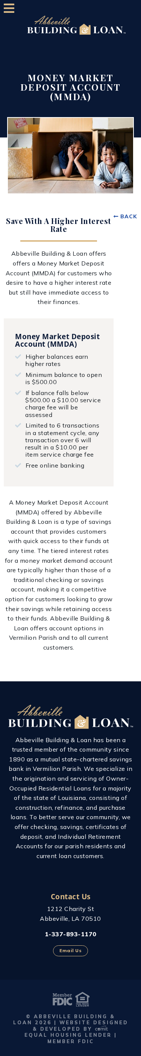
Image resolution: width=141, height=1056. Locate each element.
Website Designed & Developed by (80, 1025)
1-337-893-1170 (71, 934)
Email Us (70, 950)
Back (128, 216)
